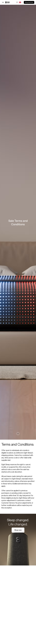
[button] (3, 2)
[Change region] (21, 2)
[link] (7, 2)
